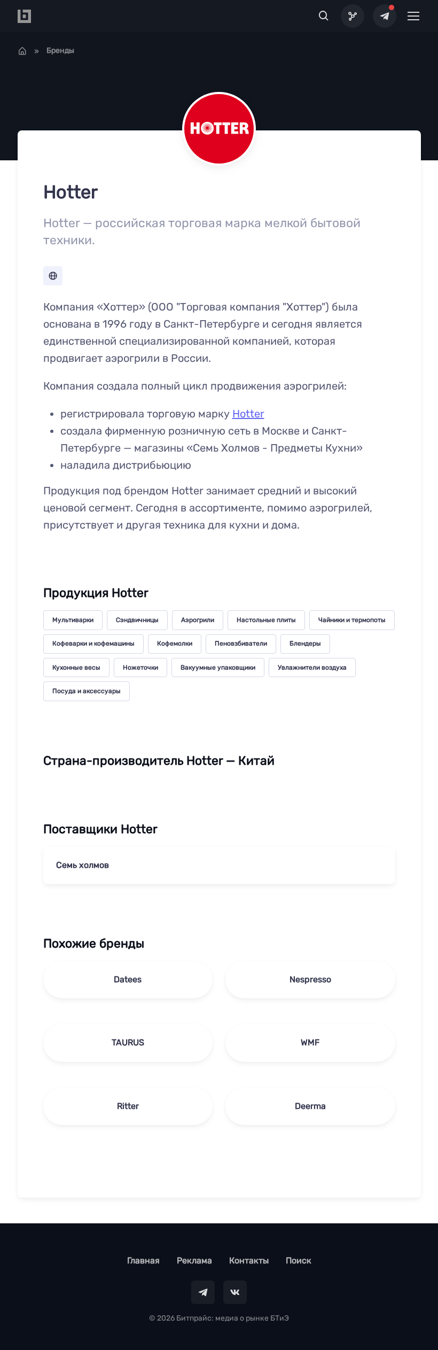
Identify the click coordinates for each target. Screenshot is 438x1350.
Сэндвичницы (137, 620)
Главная (143, 1260)
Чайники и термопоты (352, 620)
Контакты (249, 1260)
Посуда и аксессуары (86, 691)
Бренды (60, 50)
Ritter (128, 1106)
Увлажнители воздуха (312, 667)
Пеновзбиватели (241, 643)
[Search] (324, 16)
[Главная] (22, 51)
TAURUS (128, 1042)
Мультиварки (72, 620)
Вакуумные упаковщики (218, 667)
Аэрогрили (197, 620)
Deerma (310, 1106)
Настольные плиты (266, 620)
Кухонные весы (76, 667)
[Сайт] (52, 275)
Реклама (194, 1260)
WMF (310, 1042)
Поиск (298, 1260)
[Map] (352, 16)
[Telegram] (384, 16)
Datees (128, 979)
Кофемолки (174, 643)
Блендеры (305, 643)
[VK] (235, 1292)
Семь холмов (82, 865)
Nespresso (310, 979)
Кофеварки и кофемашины (93, 643)
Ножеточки (140, 667)
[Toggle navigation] (413, 16)
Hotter (248, 413)
